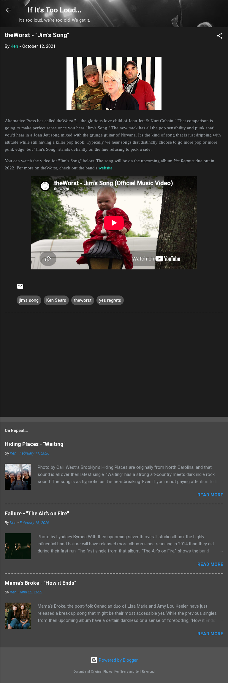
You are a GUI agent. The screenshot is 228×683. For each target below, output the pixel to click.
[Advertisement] (114, 365)
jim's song (29, 300)
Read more (210, 495)
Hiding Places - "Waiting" (35, 444)
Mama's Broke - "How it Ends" (40, 583)
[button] (219, 36)
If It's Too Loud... (54, 10)
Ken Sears (56, 300)
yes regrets (110, 300)
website (106, 168)
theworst (82, 300)
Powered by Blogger (118, 660)
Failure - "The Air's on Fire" (37, 513)
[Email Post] (20, 288)
